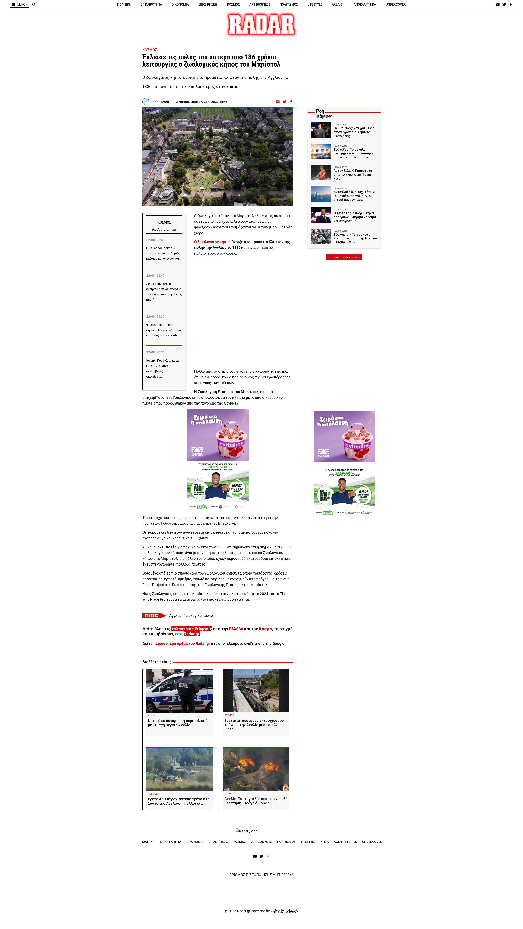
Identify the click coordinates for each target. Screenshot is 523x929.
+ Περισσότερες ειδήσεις (344, 257)
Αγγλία (175, 615)
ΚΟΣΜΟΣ (233, 4)
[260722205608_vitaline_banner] (218, 435)
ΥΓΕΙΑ (325, 842)
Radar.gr (191, 633)
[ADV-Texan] (218, 486)
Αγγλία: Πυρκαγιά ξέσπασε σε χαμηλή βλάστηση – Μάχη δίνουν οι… (256, 801)
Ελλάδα (236, 628)
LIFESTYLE (315, 4)
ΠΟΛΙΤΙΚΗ (124, 4)
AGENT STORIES (345, 842)
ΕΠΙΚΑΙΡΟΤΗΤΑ (151, 4)
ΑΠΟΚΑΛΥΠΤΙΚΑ (365, 4)
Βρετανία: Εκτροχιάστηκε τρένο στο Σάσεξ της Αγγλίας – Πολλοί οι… (179, 801)
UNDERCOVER (396, 4)
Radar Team (160, 102)
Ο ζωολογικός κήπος (212, 242)
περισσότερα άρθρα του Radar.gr (181, 643)
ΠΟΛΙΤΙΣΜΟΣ (289, 4)
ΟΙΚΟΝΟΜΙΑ (180, 4)
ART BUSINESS (259, 4)
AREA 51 (338, 4)
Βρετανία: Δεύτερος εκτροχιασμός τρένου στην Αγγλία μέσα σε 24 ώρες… (254, 724)
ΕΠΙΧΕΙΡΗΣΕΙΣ (208, 4)
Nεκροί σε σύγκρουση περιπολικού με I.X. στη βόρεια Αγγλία (177, 723)
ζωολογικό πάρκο (198, 615)
